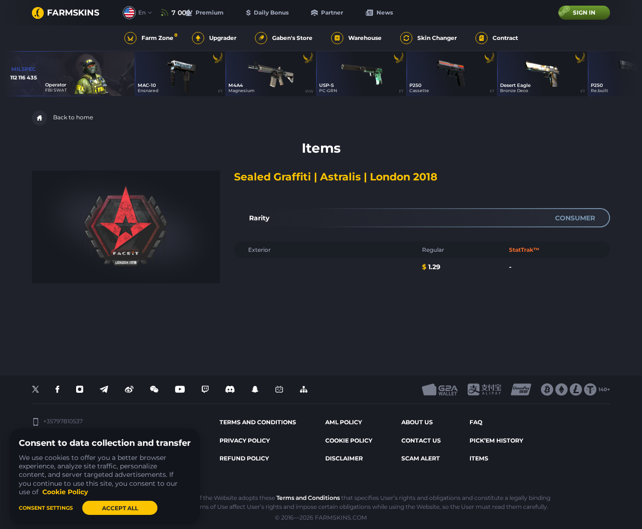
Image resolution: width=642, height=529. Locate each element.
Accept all (120, 508)
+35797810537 (63, 421)
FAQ (476, 422)
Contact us (421, 440)
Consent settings (46, 508)
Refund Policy (244, 458)
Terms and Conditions (308, 497)
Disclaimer (344, 458)
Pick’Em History (496, 440)
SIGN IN (584, 12)
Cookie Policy (348, 440)
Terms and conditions (257, 422)
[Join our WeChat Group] (154, 390)
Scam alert (420, 458)
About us (417, 422)
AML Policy (343, 422)
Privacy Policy (244, 440)
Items (479, 458)
